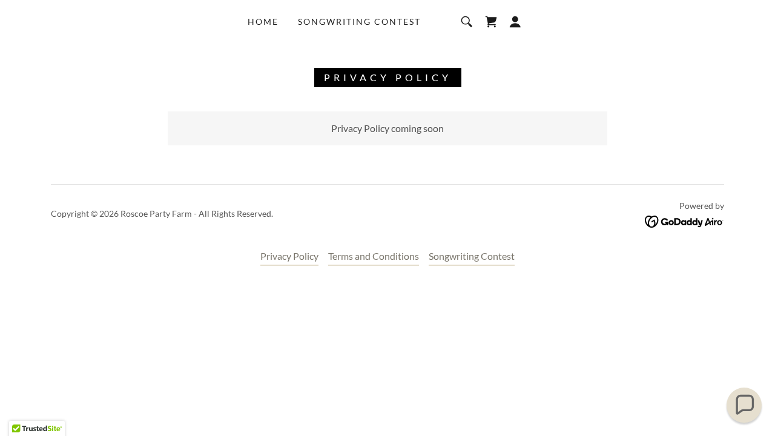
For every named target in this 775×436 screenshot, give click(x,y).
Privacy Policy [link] (289, 256)
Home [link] (263, 21)
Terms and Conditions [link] (373, 256)
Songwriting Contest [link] (359, 21)
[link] (491, 22)
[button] (515, 22)
